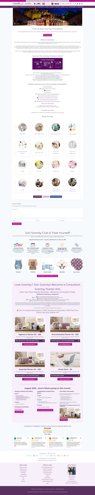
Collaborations (23, 470)
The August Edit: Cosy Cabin (22, 396)
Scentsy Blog (72, 477)
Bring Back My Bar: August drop (23, 397)
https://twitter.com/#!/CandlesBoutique (48, 95)
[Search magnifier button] (52, 4)
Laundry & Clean (23, 476)
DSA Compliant (64, 491)
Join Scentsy (64, 419)
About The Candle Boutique (71, 483)
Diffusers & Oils (23, 469)
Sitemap (51, 491)
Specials (23, 481)
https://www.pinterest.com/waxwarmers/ (48, 99)
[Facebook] (73, 4)
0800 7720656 (72, 476)
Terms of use (45, 491)
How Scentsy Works (47, 472)
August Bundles (18, 409)
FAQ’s (47, 476)
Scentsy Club (80, 6)
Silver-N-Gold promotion (21, 398)
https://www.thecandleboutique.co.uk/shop (48, 97)
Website (62, 220)
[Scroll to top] (92, 482)
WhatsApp (48, 92)
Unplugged (23, 474)
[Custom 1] (71, 4)
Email (38, 220)
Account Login (57, 491)
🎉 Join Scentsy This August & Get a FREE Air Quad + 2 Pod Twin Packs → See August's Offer (47, 0)
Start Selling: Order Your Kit (47, 467)
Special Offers (47, 477)
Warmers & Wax (23, 467)
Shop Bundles (19, 411)
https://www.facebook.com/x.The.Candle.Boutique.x (48, 94)
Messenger (48, 90)
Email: (48, 88)
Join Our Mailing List (71, 481)
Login (47, 483)
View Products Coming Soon (45, 410)
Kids (23, 477)
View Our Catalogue (47, 469)
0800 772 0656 (48, 86)
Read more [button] (16, 447)
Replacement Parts (47, 470)
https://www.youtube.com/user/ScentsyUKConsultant (48, 101)
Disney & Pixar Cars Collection (44, 397)
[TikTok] (75, 4)
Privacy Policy (30, 491)
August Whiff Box (20, 395)
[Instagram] (77, 4)
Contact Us (71, 479)
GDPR (41, 491)
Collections (23, 472)
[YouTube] (80, 4)
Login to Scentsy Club (47, 481)
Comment (15, 209)
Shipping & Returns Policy (47, 479)
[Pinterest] (82, 4)
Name (14, 220)
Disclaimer (36, 491)
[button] (82, 443)
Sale (23, 479)
